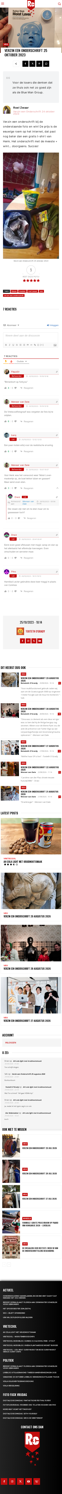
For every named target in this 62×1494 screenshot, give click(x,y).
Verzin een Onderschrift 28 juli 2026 (39, 1173)
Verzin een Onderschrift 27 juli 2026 (39, 1198)
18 (59, 714)
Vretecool (10, 859)
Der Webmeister (11, 1113)
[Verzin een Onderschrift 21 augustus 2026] (10, 793)
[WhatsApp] (46, 64)
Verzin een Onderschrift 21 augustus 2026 (39, 793)
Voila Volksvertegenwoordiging (18, 1381)
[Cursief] (9, 345)
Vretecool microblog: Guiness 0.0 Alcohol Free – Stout (29, 1341)
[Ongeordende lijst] (24, 345)
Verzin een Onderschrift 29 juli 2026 (39, 1148)
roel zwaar (32, 291)
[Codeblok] (31, 345)
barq (13, 435)
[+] (42, 345)
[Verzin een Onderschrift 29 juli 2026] (11, 1145)
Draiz (17, 497)
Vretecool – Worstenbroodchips (19, 1337)
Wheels (27, 1218)
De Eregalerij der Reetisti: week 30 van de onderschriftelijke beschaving (40, 1249)
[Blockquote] (27, 345)
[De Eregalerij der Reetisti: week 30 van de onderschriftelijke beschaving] (11, 1247)
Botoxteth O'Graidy (29, 683)
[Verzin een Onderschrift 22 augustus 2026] (10, 769)
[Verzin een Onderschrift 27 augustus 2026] (10, 747)
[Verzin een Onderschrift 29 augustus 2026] (10, 680)
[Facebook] (25, 64)
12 (59, 751)
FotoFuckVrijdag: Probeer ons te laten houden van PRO (29, 1405)
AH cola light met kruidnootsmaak (23, 861)
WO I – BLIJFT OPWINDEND (14, 1313)
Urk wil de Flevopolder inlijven (18, 1317)
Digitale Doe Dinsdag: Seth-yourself (20, 1414)
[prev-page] (4, 1265)
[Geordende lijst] (20, 345)
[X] (32, 64)
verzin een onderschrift (13, 295)
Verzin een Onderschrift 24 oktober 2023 (34, 112)
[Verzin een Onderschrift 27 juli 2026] (11, 1196)
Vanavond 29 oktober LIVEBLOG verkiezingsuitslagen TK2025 (31, 1377)
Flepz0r (15, 371)
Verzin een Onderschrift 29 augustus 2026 (40, 679)
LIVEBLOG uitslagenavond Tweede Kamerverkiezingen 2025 (29, 1373)
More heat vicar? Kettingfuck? (17, 1409)
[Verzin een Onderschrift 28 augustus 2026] (10, 710)
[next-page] (9, 1265)
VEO (6, 44)
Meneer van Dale (20, 401)
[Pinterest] (39, 64)
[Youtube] (39, 640)
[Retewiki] (36, 1481)
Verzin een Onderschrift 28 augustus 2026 (40, 710)
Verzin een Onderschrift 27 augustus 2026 (40, 747)
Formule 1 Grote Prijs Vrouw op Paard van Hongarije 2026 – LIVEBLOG (40, 1224)
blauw (14, 291)
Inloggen (54, 325)
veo (41, 291)
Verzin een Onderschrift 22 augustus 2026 (40, 768)
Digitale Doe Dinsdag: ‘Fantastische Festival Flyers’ (27, 1401)
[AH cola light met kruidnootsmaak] (31, 836)
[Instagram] (28, 640)
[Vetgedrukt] (6, 345)
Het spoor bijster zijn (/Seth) (17, 1309)
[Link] (35, 345)
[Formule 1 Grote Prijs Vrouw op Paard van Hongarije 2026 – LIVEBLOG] (11, 1221)
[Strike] (17, 345)
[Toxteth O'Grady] (21, 631)
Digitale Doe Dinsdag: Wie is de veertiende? (23, 1418)
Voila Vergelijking (11, 1386)
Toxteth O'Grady (35, 631)
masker (22, 291)
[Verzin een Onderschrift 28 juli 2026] (11, 1171)
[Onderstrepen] (13, 345)
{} (38, 345)
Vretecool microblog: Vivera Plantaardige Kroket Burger (30, 1345)
